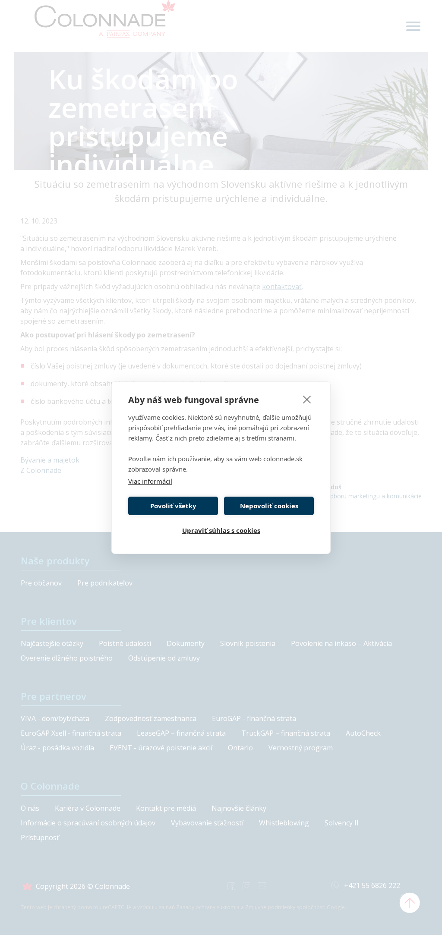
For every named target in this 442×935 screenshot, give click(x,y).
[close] (307, 399)
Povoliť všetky (173, 505)
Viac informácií (150, 481)
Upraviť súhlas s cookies (221, 530)
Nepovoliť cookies (269, 505)
